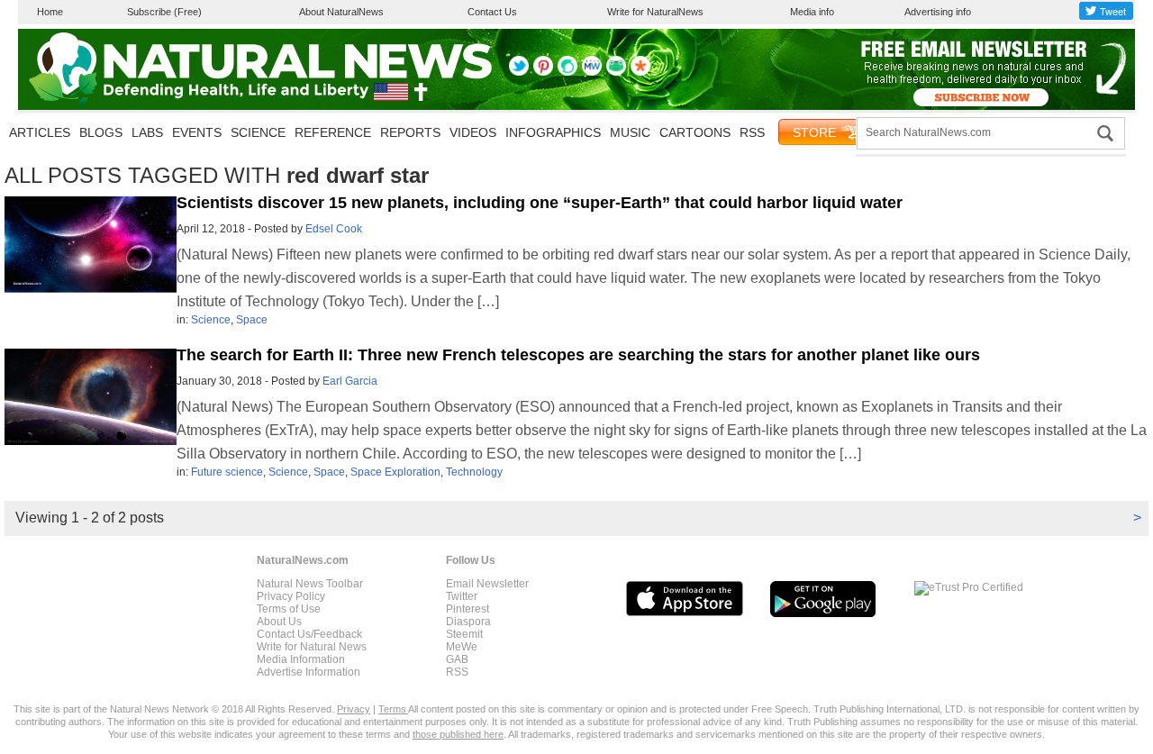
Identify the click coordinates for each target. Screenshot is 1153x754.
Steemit (464, 634)
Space (252, 319)
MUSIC (630, 132)
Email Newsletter (487, 583)
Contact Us (492, 11)
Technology (474, 472)
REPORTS (410, 132)
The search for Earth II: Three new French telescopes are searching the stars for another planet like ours (578, 355)
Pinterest (467, 609)
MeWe (461, 646)
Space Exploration (395, 472)
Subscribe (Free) (164, 11)
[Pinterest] (543, 72)
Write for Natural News (312, 646)
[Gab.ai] (616, 72)
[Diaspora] (640, 72)
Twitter (461, 596)
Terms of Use (289, 609)
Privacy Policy (291, 596)
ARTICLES (39, 132)
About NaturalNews (341, 11)
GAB (457, 659)
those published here (458, 734)
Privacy (353, 709)
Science (211, 319)
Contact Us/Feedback (309, 634)
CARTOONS (695, 132)
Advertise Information (308, 672)
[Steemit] (567, 72)
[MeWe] (592, 72)
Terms (393, 709)
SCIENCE (258, 132)
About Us (279, 621)
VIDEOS (472, 132)
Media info (812, 11)
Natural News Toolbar (310, 583)
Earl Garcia (349, 381)
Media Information (301, 659)
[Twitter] (519, 72)
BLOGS (101, 132)
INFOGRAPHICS (553, 132)
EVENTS (197, 132)
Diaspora (468, 621)
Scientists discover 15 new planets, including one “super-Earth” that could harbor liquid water (540, 203)
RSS (752, 132)
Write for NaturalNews (655, 11)
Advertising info (937, 11)
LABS (147, 132)
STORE (814, 132)
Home (50, 11)
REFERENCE (333, 132)
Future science (227, 472)
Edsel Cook (333, 229)
